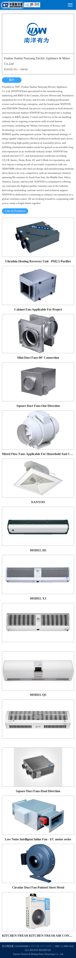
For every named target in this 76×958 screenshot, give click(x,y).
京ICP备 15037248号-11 (43, 946)
